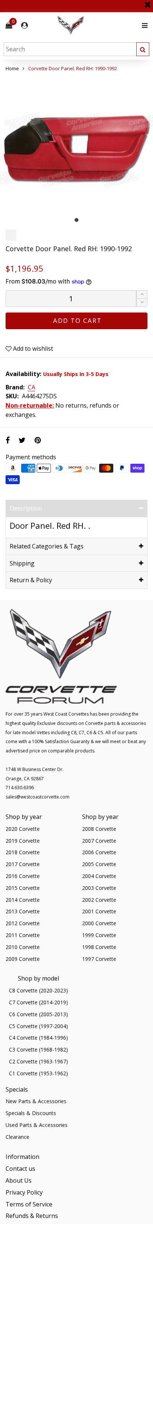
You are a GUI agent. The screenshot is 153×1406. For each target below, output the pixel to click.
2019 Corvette (23, 840)
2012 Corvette (23, 923)
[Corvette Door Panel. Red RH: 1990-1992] (76, 149)
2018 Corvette (23, 852)
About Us (19, 1180)
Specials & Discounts (31, 1113)
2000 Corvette (99, 923)
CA (31, 387)
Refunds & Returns (32, 1216)
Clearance (17, 1136)
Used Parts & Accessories (37, 1124)
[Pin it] (38, 440)
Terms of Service (29, 1204)
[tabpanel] (76, 149)
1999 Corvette (99, 935)
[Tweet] (22, 440)
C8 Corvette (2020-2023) (38, 990)
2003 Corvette (99, 887)
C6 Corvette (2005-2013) (38, 1014)
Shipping (22, 563)
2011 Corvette (23, 935)
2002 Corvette (99, 899)
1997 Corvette (99, 958)
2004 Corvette (99, 875)
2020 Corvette (23, 828)
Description (26, 508)
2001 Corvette (99, 911)
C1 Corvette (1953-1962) (38, 1073)
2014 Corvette (23, 899)
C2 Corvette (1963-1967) (38, 1061)
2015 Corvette (23, 887)
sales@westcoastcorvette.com (37, 797)
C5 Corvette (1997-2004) (38, 1026)
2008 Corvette (99, 828)
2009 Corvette (23, 958)
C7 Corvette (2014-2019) (38, 1002)
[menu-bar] (142, 25)
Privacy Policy (24, 1192)
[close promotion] (147, 2)
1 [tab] (76, 220)
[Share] (8, 440)
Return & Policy (31, 580)
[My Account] (24, 25)
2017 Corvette (23, 864)
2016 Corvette (23, 875)
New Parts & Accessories (36, 1101)
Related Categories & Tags (47, 546)
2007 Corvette (99, 840)
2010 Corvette (23, 946)
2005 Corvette (99, 864)
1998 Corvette (99, 946)
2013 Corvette (23, 911)
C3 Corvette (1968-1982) (38, 1049)
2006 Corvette (99, 852)
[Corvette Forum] (97, 25)
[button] (141, 302)
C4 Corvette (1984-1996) (38, 1037)
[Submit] (142, 49)
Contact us (20, 1168)
